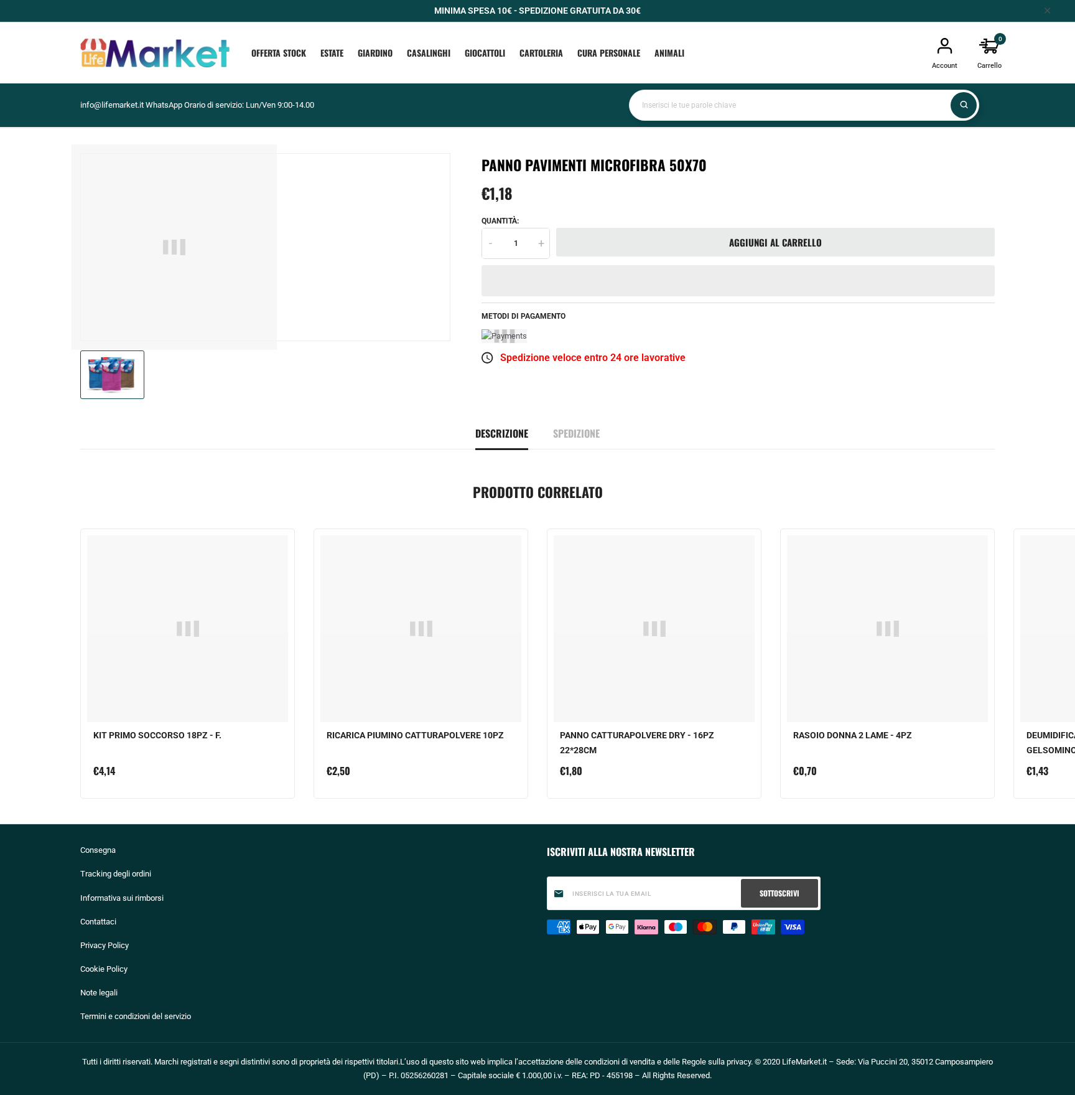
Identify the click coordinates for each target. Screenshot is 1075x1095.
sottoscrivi (779, 893)
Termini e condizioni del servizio (135, 1016)
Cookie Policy (104, 969)
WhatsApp (164, 105)
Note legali (99, 992)
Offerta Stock (278, 52)
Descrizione (501, 433)
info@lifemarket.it (112, 105)
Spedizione (576, 433)
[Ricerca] (964, 105)
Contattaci (98, 921)
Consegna (98, 850)
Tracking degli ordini (115, 873)
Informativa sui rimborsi (122, 898)
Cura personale (608, 52)
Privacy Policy (104, 945)
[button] (738, 280)
